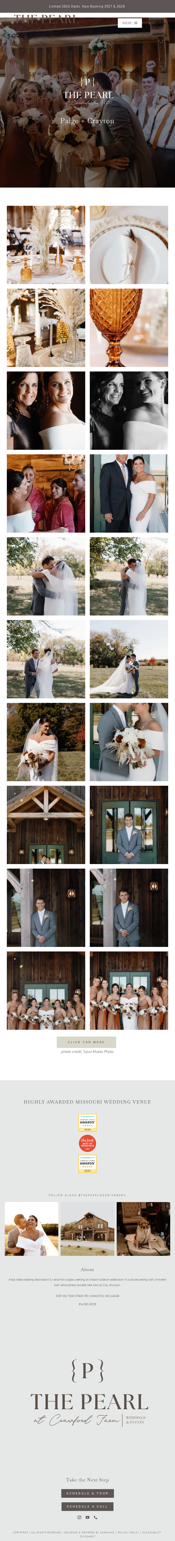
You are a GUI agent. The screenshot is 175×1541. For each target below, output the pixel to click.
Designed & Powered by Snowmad (89, 1532)
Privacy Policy (128, 1532)
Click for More (86, 1042)
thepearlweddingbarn (103, 1195)
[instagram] (79, 1517)
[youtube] (87, 1517)
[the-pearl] (87, 1314)
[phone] (96, 1517)
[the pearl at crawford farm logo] (45, 14)
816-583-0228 (87, 1304)
